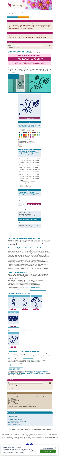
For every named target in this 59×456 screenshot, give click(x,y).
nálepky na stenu (25, 293)
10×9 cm (22, 158)
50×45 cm (22, 171)
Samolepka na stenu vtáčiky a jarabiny (34, 373)
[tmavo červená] (28, 133)
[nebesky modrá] (22, 135)
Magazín (24, 434)
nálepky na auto (4, 437)
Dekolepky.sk (10, 12)
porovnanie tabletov (29, 438)
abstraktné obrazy (13, 312)
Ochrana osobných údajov (41, 434)
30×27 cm (22, 165)
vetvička (15, 385)
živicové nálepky (37, 438)
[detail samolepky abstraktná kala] (23, 309)
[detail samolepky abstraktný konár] (12, 309)
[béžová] (28, 137)
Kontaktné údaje (11, 13)
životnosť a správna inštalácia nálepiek (31, 287)
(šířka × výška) (29, 158)
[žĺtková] (30, 133)
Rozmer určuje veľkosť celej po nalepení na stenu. (29, 154)
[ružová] (33, 137)
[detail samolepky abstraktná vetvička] (12, 346)
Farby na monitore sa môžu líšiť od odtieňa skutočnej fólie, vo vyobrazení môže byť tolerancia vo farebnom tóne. (29, 125)
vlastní (21, 180)
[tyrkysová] (39, 133)
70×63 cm (22, 174)
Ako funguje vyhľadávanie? (13, 47)
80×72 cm (22, 176)
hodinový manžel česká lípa (18, 438)
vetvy (12, 385)
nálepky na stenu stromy (14, 369)
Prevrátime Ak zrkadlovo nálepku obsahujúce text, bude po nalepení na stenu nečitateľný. (29, 193)
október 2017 (25, 52)
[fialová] (35, 133)
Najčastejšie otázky (39, 12)
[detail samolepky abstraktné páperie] (34, 309)
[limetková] (35, 135)
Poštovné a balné (30, 12)
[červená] (24, 135)
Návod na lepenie (5, 434)
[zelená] (19, 135)
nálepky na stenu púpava (14, 368)
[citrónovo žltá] (22, 137)
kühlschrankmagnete (30, 437)
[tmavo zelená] (24, 133)
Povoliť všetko (48, 451)
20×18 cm (22, 162)
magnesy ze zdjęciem (45, 437)
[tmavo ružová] (30, 137)
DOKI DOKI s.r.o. (29, 429)
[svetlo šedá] (33, 135)
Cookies (49, 434)
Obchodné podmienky (31, 434)
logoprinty (38, 437)
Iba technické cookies (48, 448)
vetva (9, 385)
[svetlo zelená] (37, 135)
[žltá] (26, 135)
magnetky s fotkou (12, 437)
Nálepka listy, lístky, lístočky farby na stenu (38, 371)
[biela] (22, 133)
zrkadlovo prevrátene (24, 200)
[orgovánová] (26, 137)
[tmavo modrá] (26, 133)
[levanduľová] (30, 135)
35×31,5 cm (22, 167)
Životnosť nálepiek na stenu (15, 434)
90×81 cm (22, 178)
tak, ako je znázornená (25, 198)
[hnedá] (33, 133)
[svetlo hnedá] (24, 137)
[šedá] (37, 133)
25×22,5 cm (22, 164)
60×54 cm (22, 172)
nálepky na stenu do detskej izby (16, 367)
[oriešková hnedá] (28, 135)
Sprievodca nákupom (19, 12)
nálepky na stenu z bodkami (15, 365)
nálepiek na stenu (34, 360)
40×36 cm (22, 169)
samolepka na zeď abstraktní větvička (38, 290)
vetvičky (20, 385)
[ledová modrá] (39, 135)
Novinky (19, 52)
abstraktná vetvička (13, 333)
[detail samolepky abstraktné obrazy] (12, 326)
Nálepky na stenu (12, 52)
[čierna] (19, 133)
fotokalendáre (44, 438)
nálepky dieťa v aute (21, 437)
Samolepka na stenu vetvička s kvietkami (16, 373)
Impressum (31, 435)
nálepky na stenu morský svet (15, 364)
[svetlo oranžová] (19, 137)
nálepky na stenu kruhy (28, 358)
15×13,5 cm (22, 160)
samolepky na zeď (54, 437)
